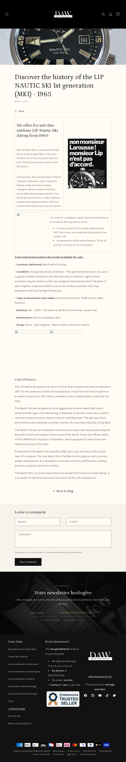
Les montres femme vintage (22, 686)
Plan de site (14, 716)
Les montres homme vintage (22, 693)
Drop (10, 701)
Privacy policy (74, 751)
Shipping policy (106, 751)
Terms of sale (58, 754)
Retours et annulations (19, 723)
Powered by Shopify (41, 751)
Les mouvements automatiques (24, 671)
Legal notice (72, 754)
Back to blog (65, 491)
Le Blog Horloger (17, 708)
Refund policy (59, 751)
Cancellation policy (88, 754)
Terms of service (89, 751)
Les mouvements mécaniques (23, 664)
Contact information (41, 754)
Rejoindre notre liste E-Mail (22, 649)
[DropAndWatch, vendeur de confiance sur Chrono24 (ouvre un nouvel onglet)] (63, 699)
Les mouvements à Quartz (21, 678)
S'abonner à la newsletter (78, 612)
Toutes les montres (18, 656)
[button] (6, 14)
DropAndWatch (26, 751)
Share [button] (21, 111)
